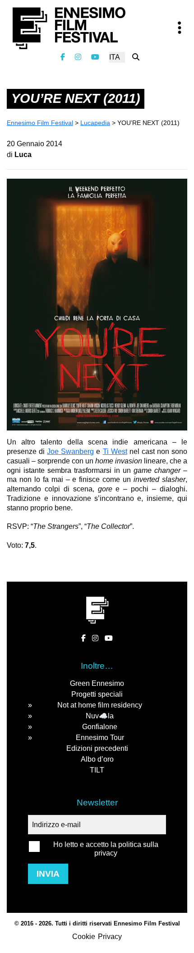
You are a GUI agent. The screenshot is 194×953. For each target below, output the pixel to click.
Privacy (110, 936)
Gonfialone (99, 727)
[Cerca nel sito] (135, 57)
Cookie (83, 936)
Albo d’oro (97, 759)
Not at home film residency (99, 705)
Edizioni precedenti (97, 748)
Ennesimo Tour (100, 737)
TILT (97, 770)
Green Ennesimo (97, 683)
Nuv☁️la (100, 716)
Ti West (115, 451)
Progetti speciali (97, 694)
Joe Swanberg (70, 451)
